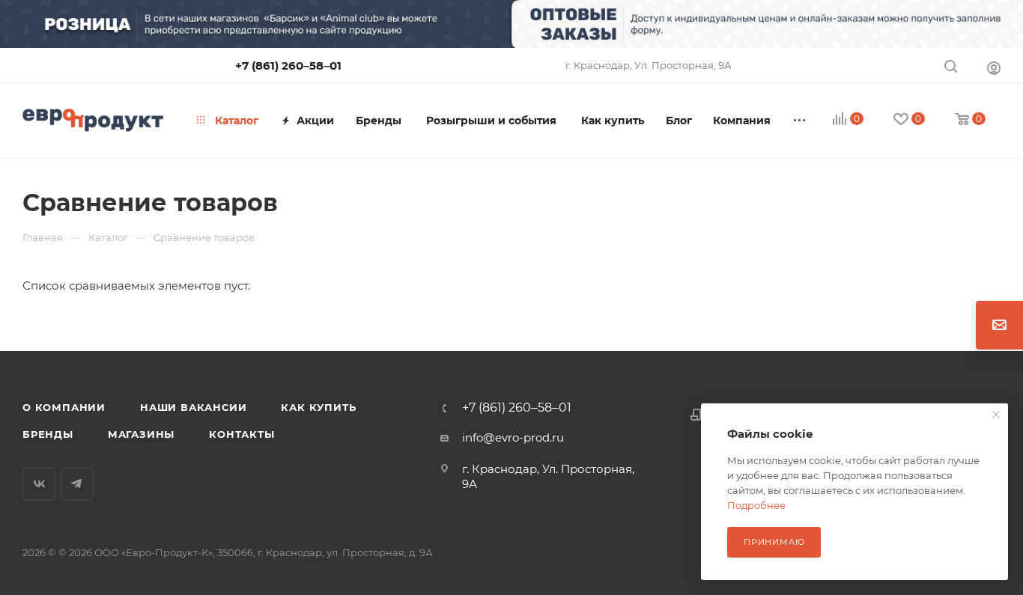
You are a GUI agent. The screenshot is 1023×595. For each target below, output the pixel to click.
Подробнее (756, 505)
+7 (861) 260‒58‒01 (288, 65)
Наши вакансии (193, 407)
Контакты (241, 434)
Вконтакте (38, 484)
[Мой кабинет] (994, 67)
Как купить (318, 407)
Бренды (47, 434)
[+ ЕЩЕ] (800, 120)
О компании (64, 407)
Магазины (141, 434)
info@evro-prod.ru (513, 437)
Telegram (77, 484)
